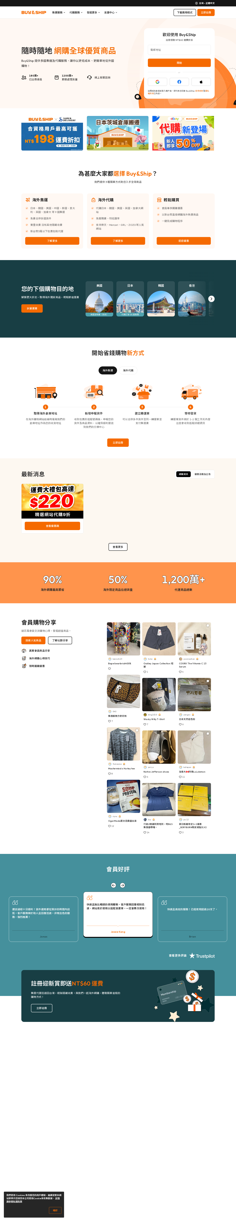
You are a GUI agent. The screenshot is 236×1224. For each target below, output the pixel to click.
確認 (55, 1210)
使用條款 (199, 91)
